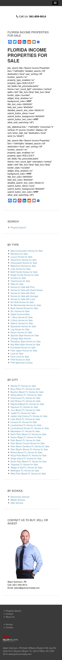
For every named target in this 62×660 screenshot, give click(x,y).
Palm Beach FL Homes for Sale (25, 440)
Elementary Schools (20, 496)
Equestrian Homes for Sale (23, 326)
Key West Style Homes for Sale (25, 344)
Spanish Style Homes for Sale (25, 335)
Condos (9, 627)
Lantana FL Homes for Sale (24, 422)
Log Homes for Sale (20, 329)
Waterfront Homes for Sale (23, 265)
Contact (9, 613)
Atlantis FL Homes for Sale (23, 385)
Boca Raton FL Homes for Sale (25, 388)
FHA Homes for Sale (20, 359)
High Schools (17, 502)
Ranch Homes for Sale (21, 332)
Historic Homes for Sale (22, 323)
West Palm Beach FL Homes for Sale (28, 473)
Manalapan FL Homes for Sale (25, 431)
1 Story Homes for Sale (22, 317)
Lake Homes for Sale (21, 268)
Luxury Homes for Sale (21, 256)
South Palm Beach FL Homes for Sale (29, 461)
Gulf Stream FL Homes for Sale (25, 400)
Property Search (18, 227)
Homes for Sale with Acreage (24, 296)
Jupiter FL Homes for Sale (23, 413)
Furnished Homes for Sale (23, 347)
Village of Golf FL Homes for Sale (26, 467)
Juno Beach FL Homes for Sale (25, 410)
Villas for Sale (17, 283)
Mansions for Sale (19, 253)
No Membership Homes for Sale (26, 305)
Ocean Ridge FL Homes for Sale (26, 437)
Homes (9, 624)
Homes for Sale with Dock (23, 293)
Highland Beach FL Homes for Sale (27, 403)
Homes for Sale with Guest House (27, 290)
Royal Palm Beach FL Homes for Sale (28, 455)
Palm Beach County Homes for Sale (28, 443)
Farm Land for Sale (20, 356)
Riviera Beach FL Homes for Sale (26, 452)
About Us (10, 616)
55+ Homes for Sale (20, 311)
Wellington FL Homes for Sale (25, 470)
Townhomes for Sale (20, 280)
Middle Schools (18, 499)
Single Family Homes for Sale (25, 274)
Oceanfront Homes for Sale (24, 259)
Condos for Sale (18, 277)
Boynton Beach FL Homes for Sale (27, 391)
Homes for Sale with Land (23, 299)
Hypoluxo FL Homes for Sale (24, 407)
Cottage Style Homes (21, 338)
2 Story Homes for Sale (22, 320)
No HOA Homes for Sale (22, 302)
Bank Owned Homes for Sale (24, 308)
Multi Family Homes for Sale (24, 271)
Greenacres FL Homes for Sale (25, 397)
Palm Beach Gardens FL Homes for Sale (30, 446)
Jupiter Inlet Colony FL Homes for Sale (29, 416)
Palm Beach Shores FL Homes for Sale (29, 449)
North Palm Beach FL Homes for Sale (28, 434)
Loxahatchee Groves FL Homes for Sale (30, 428)
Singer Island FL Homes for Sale (26, 458)
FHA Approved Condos (22, 362)
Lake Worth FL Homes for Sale (25, 419)
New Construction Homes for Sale (27, 250)
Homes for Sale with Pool (22, 287)
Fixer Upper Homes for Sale (24, 350)
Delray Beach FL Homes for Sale (26, 394)
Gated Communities (20, 314)
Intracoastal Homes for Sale (24, 262)
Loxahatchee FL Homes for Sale (26, 425)
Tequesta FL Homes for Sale (24, 464)
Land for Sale (17, 353)
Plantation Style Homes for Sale (26, 341)
